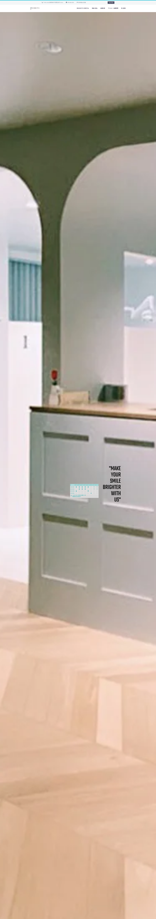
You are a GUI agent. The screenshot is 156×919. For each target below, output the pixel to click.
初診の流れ (95, 8)
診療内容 (103, 8)
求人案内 (123, 8)
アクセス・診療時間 (113, 8)
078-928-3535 (71, 2)
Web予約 (111, 2)
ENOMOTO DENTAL (83, 8)
